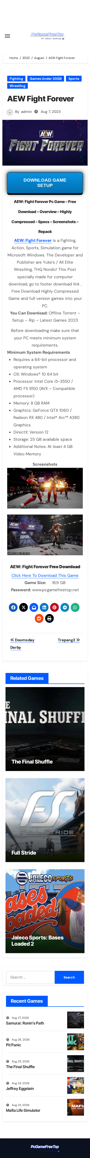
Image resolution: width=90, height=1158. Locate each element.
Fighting (16, 78)
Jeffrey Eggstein (20, 1088)
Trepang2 (67, 640)
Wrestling (17, 86)
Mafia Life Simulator (23, 1110)
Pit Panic (13, 1044)
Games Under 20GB (46, 78)
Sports (73, 78)
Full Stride (24, 853)
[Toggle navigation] (7, 36)
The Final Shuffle (32, 761)
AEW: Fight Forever (33, 240)
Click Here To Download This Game (45, 575)
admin (26, 111)
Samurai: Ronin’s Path (25, 1023)
